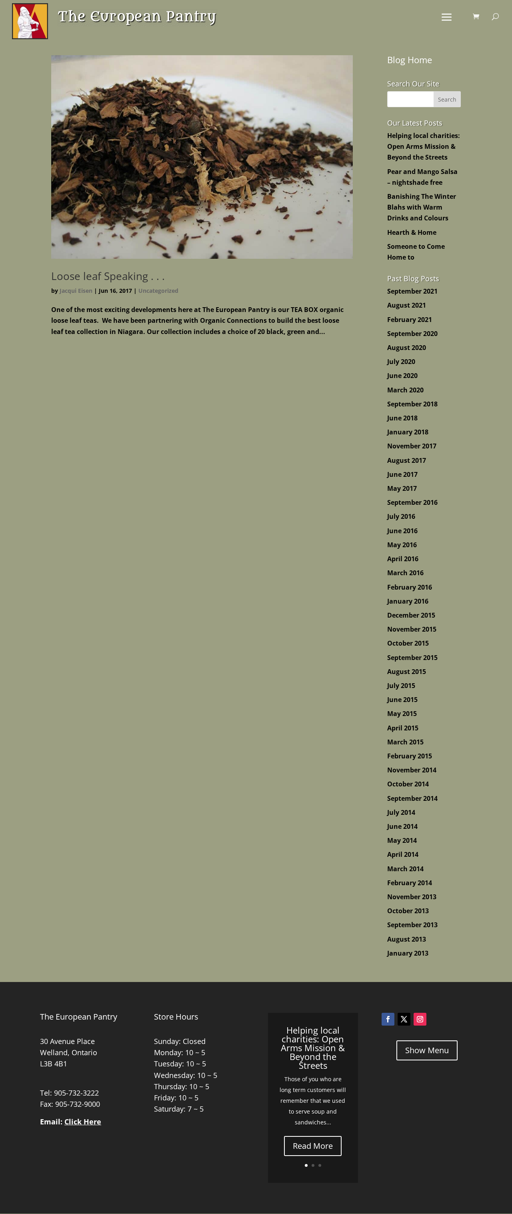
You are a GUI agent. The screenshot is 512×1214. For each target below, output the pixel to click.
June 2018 (402, 418)
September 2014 (412, 798)
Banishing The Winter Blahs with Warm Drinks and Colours (421, 207)
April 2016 (402, 558)
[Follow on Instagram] (420, 1019)
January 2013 (407, 953)
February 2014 (409, 882)
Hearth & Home (411, 232)
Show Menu (427, 1050)
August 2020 (406, 347)
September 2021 (412, 291)
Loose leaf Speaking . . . (108, 276)
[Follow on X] (404, 1019)
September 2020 (412, 333)
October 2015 (408, 643)
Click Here (82, 1121)
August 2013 (406, 939)
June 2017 (402, 474)
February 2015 (409, 756)
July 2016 (401, 516)
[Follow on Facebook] (388, 1019)
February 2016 (409, 587)
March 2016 (405, 572)
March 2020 (405, 390)
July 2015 (401, 685)
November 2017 (411, 446)
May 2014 (402, 840)
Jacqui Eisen (76, 290)
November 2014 (411, 770)
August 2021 (406, 305)
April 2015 (402, 728)
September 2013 (412, 924)
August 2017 (406, 460)
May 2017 (402, 488)
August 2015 (406, 671)
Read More (313, 1145)
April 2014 (402, 854)
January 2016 (407, 601)
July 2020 (401, 361)
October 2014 (408, 784)
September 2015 (412, 657)
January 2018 (407, 432)
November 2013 (411, 896)
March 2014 (405, 868)
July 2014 (401, 812)
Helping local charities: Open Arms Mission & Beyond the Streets (423, 146)
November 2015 (411, 629)
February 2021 (409, 319)
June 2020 (402, 375)
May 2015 (402, 713)
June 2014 (402, 826)
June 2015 (402, 699)
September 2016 (412, 502)
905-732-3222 (76, 1093)
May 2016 (402, 544)
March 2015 (405, 742)
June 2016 (402, 530)
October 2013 (408, 910)
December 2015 (411, 615)
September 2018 (412, 404)
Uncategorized (158, 290)
